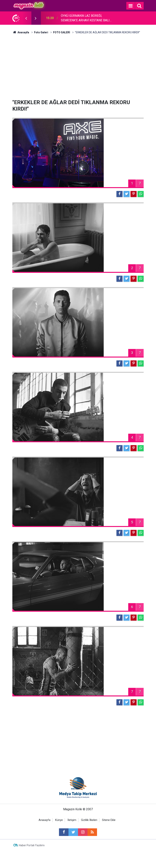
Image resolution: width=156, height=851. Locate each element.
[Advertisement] (78, 66)
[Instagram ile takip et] (83, 832)
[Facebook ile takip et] (63, 832)
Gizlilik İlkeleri (89, 820)
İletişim (72, 820)
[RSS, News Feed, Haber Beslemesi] (92, 832)
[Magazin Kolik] (29, 5)
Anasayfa (44, 820)
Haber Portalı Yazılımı (32, 845)
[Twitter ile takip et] (73, 832)
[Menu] (130, 6)
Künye (59, 820)
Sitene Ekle (108, 820)
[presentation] (26, 18)
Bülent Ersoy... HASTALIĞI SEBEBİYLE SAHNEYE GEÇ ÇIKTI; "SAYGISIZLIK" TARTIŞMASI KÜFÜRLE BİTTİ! (86, 18)
